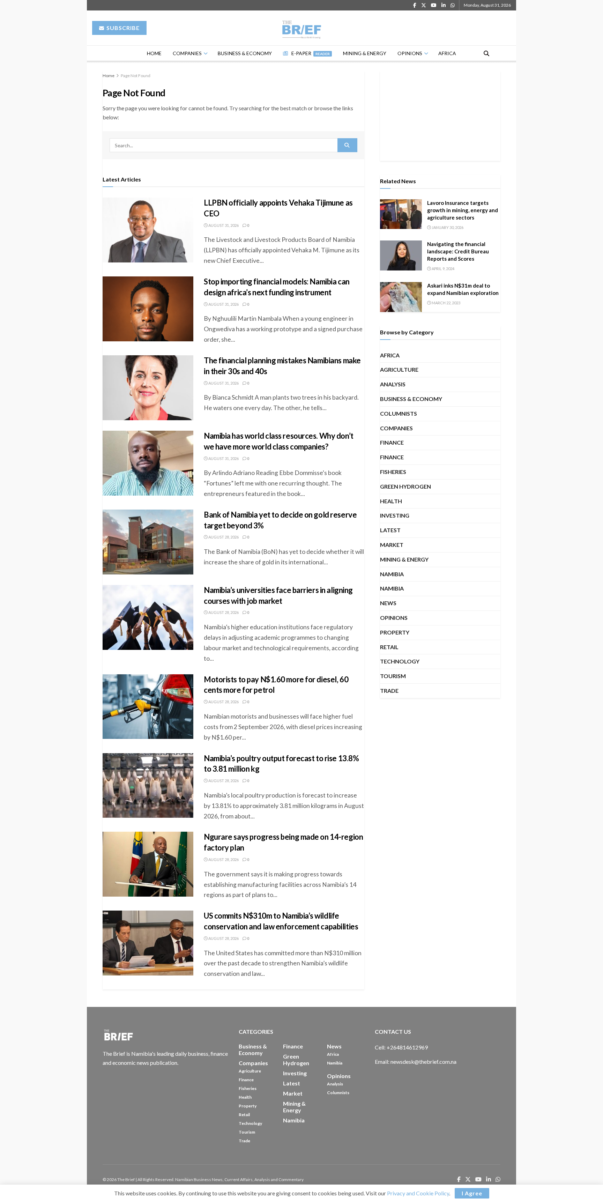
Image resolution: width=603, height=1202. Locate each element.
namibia (392, 574)
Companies (187, 53)
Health (391, 501)
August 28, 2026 (223, 537)
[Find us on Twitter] (423, 5)
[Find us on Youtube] (434, 5)
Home (154, 53)
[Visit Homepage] (302, 28)
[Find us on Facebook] (414, 5)
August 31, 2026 (223, 225)
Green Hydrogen (405, 486)
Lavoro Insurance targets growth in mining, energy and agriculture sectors (462, 210)
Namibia (392, 588)
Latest (390, 530)
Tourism (393, 676)
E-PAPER (310, 53)
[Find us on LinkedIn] (443, 5)
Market (391, 544)
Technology (399, 661)
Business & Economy (245, 53)
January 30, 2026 (447, 227)
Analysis (392, 384)
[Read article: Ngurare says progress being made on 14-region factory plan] (148, 864)
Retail (389, 647)
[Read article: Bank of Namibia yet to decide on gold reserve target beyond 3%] (148, 542)
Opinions (409, 53)
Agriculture (399, 369)
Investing (394, 515)
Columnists (398, 413)
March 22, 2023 (445, 302)
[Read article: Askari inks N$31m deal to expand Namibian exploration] (401, 297)
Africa (447, 53)
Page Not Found (135, 75)
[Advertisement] (440, 114)
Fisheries (393, 471)
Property (394, 632)
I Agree (472, 1193)
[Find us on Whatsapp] (453, 5)
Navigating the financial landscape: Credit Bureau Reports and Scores (458, 251)
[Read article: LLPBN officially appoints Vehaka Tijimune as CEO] (148, 230)
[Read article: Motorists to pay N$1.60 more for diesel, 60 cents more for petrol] (148, 706)
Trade (389, 690)
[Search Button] (486, 53)
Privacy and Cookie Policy (418, 1193)
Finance (392, 442)
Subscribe (122, 27)
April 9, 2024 (442, 268)
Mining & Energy (364, 53)
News (388, 603)
